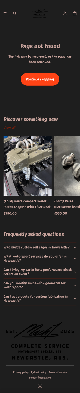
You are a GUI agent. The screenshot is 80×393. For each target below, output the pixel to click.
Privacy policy (21, 372)
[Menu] (5, 13)
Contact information (40, 377)
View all (10, 127)
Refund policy (38, 372)
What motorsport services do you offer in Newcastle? (35, 258)
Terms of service (58, 372)
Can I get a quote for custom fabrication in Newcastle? (36, 298)
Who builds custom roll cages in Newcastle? (37, 247)
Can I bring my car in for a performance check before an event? (38, 272)
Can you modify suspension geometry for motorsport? (35, 285)
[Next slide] (71, 176)
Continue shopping (40, 79)
